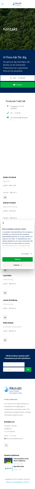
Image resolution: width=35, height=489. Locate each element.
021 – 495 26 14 (10, 284)
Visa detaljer (25, 254)
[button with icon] (6, 445)
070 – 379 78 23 (10, 211)
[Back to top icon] (31, 485)
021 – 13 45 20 (15, 113)
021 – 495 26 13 (10, 331)
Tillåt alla (17, 259)
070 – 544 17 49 (10, 185)
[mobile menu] (2, 4)
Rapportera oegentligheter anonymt (17, 482)
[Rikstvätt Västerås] (17, 4)
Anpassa (16, 265)
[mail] (5, 197)
